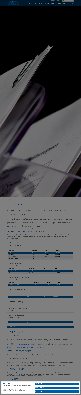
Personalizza (38, 391)
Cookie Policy (27, 386)
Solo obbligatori (39, 387)
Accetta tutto (38, 383)
